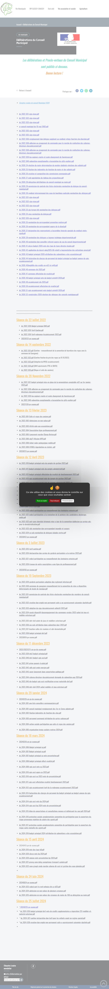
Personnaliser (67, 501)
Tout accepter (42, 501)
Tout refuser (54, 501)
